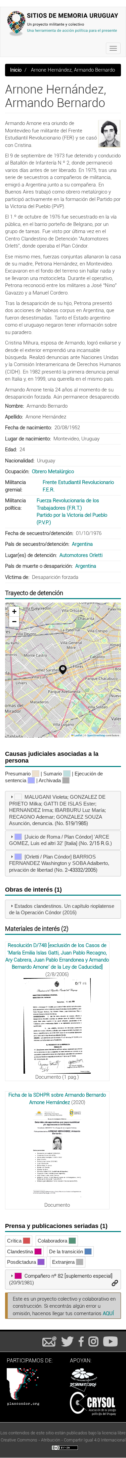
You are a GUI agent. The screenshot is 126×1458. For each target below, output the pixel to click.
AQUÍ (108, 1313)
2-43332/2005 (80, 870)
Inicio (16, 70)
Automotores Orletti (80, 555)
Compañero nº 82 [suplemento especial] (69, 1276)
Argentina (82, 544)
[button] (109, 134)
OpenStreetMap (96, 735)
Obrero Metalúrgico (53, 471)
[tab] (63, 810)
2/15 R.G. (99, 843)
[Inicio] (63, 23)
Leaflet (78, 735)
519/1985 (76, 823)
